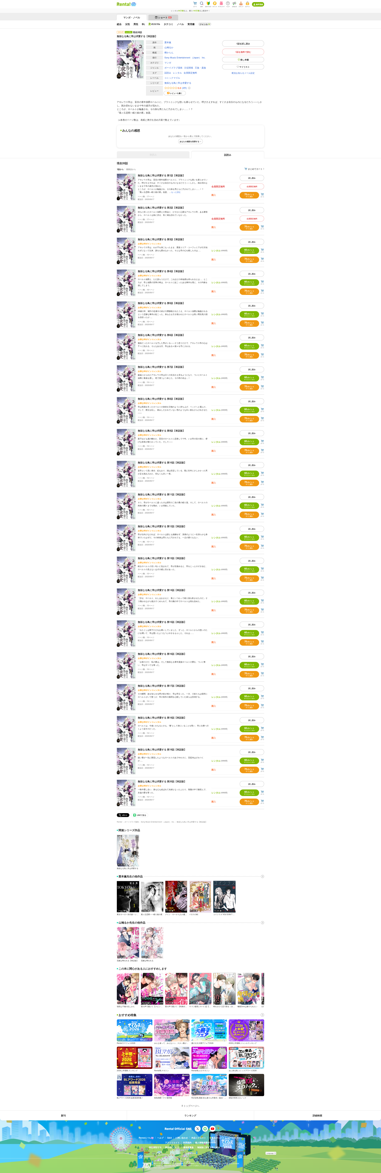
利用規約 (187, 1142)
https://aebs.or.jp (159, 1168)
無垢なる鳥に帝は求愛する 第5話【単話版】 (161, 303)
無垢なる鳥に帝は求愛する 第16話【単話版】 (162, 653)
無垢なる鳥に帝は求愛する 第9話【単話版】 (161, 430)
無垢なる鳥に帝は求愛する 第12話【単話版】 (162, 526)
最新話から (131, 169)
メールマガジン (235, 1137)
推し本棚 (244, 59)
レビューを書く (176, 93)
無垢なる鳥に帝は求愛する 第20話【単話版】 (162, 781)
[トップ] (123, 4)
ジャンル (203, 24)
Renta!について (146, 1137)
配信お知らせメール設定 (243, 72)
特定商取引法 (155, 1147)
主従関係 (188, 67)
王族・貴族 (200, 67)
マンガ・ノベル (131, 17)
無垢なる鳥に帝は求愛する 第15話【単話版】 (162, 622)
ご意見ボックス (217, 1137)
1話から (120, 169)
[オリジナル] (154, 24)
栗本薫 (167, 42)
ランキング (190, 1115)
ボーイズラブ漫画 (173, 67)
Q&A (169, 1137)
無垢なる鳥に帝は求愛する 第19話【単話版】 (162, 749)
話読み (167, 72)
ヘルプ (160, 1137)
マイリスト (244, 66)
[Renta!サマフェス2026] (133, 4)
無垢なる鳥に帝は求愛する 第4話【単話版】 (161, 271)
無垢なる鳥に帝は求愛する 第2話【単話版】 (161, 207)
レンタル (177, 72)
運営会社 (228, 1147)
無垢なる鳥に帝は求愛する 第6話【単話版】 (161, 335)
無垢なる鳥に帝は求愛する (177, 82)
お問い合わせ (181, 1137)
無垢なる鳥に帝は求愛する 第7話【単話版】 (161, 366)
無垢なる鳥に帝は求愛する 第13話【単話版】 (162, 558)
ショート (164, 17)
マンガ (167, 62)
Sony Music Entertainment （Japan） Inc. (184, 57)
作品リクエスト (198, 1137)
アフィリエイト (172, 1142)
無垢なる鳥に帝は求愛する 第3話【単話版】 (161, 239)
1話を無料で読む (243, 51)
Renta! (119, 821)
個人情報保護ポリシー (205, 1142)
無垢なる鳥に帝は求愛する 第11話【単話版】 (162, 494)
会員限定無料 (190, 72)
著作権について (172, 1147)
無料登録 (259, 4)
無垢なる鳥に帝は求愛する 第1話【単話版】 (161, 175)
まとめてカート (255, 168)
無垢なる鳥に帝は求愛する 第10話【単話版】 (162, 462)
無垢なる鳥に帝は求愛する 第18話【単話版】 (162, 717)
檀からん (168, 52)
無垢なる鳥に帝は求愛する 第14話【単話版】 (162, 590)
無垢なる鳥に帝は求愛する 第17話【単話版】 (162, 685)
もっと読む (176, 192)
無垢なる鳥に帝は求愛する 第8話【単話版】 (161, 398)
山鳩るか (168, 47)
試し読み (252, 178)
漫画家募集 (188, 1147)
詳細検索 (317, 1115)
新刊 (63, 1115)
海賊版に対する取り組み (208, 1147)
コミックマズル (172, 77)
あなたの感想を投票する (189, 141)
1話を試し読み (243, 43)
